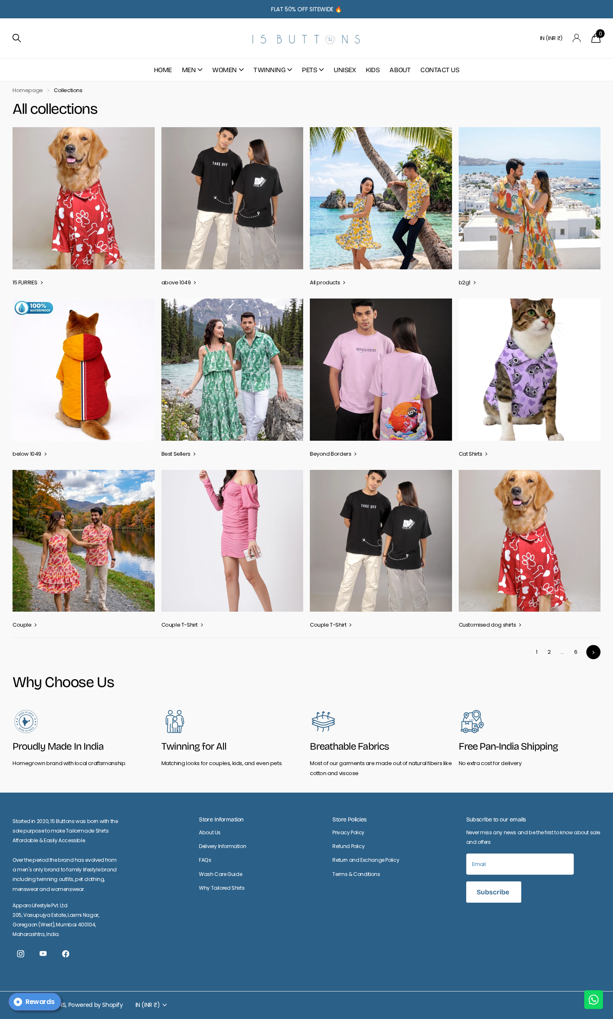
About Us (210, 832)
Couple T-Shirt (180, 625)
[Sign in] (577, 38)
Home (163, 70)
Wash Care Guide (220, 874)
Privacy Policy (348, 832)
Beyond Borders (331, 454)
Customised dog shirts (488, 625)
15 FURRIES (26, 282)
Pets (309, 70)
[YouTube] (43, 954)
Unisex (345, 70)
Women (224, 70)
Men (189, 70)
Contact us (439, 70)
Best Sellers (176, 454)
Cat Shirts (471, 454)
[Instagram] (20, 954)
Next (593, 652)
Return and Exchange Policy (365, 859)
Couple (23, 625)
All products (325, 282)
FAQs (205, 859)
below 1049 (28, 454)
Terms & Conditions (356, 874)
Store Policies (349, 819)
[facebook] (65, 954)
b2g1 (465, 282)
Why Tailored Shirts (222, 887)
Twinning (269, 70)
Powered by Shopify (95, 1005)
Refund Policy (348, 846)
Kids (372, 70)
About (399, 70)
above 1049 (176, 282)
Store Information (221, 819)
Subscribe (494, 892)
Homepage (28, 90)
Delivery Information (222, 846)
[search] (17, 38)
